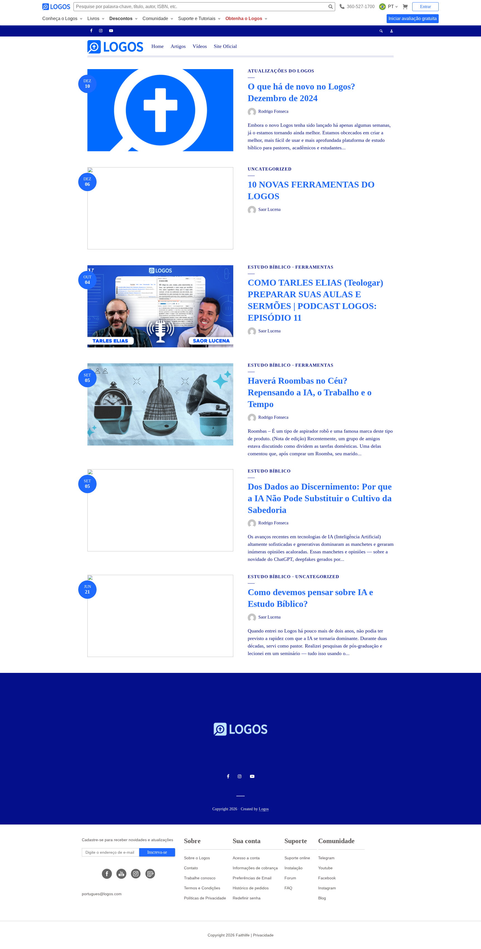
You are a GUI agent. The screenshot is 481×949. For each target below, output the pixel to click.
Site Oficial (225, 46)
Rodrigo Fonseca (273, 111)
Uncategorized (270, 169)
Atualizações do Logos (281, 71)
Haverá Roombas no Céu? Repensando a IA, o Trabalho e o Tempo (310, 392)
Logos (264, 809)
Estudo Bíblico (269, 267)
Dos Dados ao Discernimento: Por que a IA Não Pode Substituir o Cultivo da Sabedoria (320, 498)
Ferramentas (314, 267)
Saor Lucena (269, 209)
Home (157, 46)
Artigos (178, 46)
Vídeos (200, 46)
